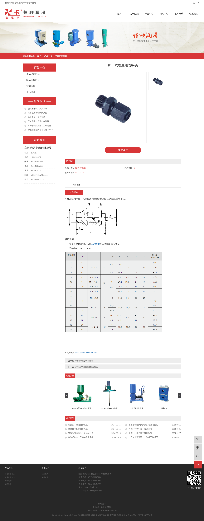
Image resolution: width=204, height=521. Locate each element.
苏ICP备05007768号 (145, 515)
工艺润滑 (30, 92)
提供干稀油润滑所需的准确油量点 (143, 425)
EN (198, 3)
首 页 (39, 56)
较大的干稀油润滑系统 (37, 109)
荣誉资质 (45, 477)
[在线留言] (198, 456)
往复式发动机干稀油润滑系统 (80, 437)
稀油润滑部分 (61, 56)
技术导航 (178, 13)
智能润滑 (30, 86)
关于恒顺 (134, 13)
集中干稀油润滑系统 (36, 117)
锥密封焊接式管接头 (85, 361)
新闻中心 (164, 13)
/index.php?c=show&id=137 (86, 353)
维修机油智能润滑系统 (37, 113)
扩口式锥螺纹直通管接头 (87, 367)
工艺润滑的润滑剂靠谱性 (38, 121)
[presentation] (66, 395)
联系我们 (193, 13)
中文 (193, 3)
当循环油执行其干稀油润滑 (140, 429)
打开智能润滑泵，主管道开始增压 (41, 126)
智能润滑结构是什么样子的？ (40, 130)
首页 (119, 13)
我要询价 (123, 150)
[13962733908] (198, 440)
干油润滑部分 (33, 74)
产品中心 (149, 13)
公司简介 (45, 474)
